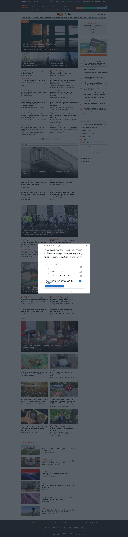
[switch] (80, 267)
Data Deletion (56, 291)
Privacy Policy (71, 291)
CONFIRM (54, 286)
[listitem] (64, 264)
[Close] (87, 246)
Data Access (64, 291)
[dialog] (64, 268)
